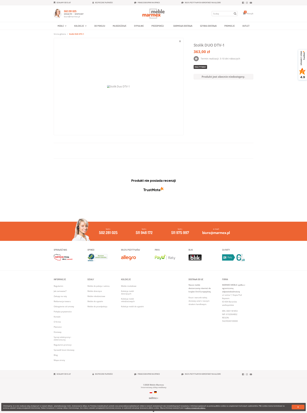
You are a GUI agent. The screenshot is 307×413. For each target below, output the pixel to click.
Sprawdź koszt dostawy (64, 350)
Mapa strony (59, 360)
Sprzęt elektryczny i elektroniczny (62, 338)
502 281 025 (70, 11)
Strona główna (60, 34)
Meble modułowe (128, 286)
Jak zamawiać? (60, 291)
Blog (56, 355)
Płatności (58, 327)
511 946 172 (68, 14)
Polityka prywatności (63, 311)
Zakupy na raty (60, 296)
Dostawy (57, 332)
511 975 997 (79, 14)
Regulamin (58, 286)
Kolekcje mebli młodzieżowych (128, 300)
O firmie (57, 321)
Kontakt (57, 316)
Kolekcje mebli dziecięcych (127, 292)
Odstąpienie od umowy (64, 306)
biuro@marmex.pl (72, 16)
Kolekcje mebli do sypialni (132, 306)
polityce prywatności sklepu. (195, 408)
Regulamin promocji (62, 344)
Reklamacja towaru (62, 301)
